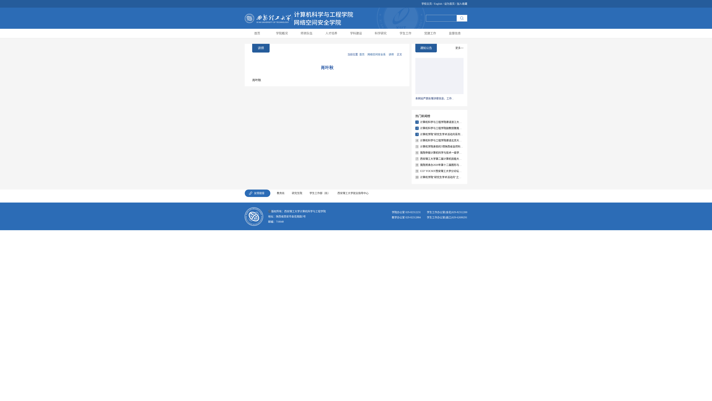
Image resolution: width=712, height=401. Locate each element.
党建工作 (430, 33)
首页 (257, 33)
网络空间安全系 (376, 54)
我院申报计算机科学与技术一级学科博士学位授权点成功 (441, 152)
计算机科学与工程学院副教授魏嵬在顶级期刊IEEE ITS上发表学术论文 (441, 128)
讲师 (391, 54)
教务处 (281, 193)
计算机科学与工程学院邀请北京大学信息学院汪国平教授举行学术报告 (441, 140)
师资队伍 (306, 33)
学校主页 (427, 3)
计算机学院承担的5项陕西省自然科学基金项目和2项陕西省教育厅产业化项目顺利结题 (441, 146)
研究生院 (297, 193)
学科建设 (356, 33)
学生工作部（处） (319, 193)
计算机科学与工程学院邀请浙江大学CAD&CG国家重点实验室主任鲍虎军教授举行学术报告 (441, 122)
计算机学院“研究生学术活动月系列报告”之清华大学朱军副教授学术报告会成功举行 (441, 134)
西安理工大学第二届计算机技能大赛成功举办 (441, 158)
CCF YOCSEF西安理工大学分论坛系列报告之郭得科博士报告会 (441, 171)
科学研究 (381, 33)
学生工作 (405, 33)
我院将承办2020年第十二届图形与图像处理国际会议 (441, 165)
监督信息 (455, 33)
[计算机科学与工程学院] (299, 18)
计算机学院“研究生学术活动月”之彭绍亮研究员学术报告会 (441, 177)
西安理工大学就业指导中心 (353, 193)
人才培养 (331, 33)
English (438, 3)
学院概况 (282, 33)
